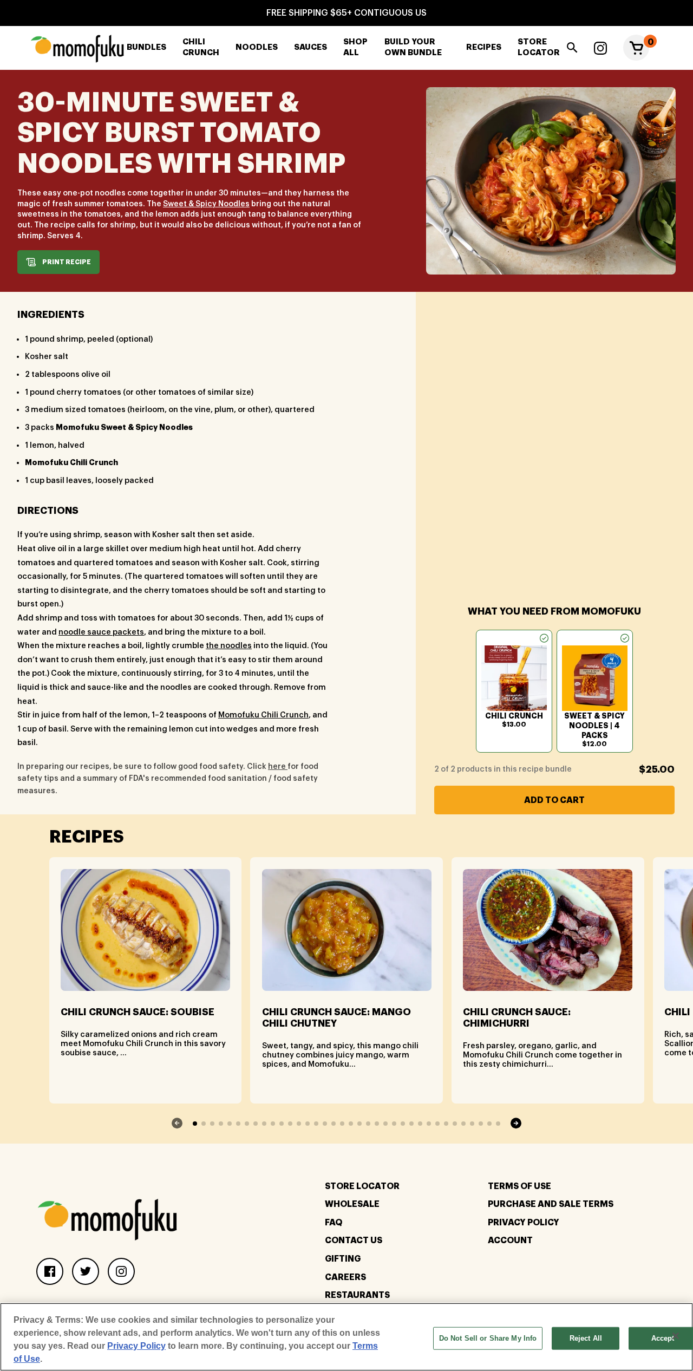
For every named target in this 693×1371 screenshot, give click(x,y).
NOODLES (257, 47)
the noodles (229, 646)
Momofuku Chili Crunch (71, 462)
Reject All (586, 1338)
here (277, 767)
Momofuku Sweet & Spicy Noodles (124, 427)
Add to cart (554, 800)
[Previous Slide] (177, 1123)
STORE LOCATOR (539, 47)
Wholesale (352, 1204)
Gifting (343, 1259)
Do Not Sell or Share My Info (488, 1338)
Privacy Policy (523, 1222)
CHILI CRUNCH (200, 47)
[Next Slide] (515, 1123)
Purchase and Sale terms (550, 1204)
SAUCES (310, 47)
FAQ (333, 1222)
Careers (345, 1277)
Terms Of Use (519, 1186)
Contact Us (353, 1240)
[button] (636, 48)
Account (510, 1240)
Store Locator (362, 1186)
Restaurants (357, 1295)
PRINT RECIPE (66, 262)
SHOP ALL (355, 47)
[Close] (676, 1336)
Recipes (483, 47)
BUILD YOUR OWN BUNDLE (413, 47)
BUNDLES (146, 47)
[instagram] (600, 47)
